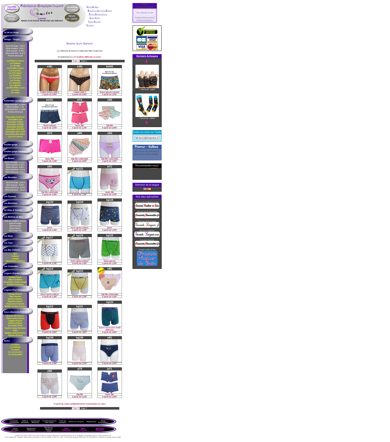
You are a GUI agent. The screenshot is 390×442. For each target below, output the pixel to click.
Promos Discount (15, 56)
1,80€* (84, 332)
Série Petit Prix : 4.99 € (15, 187)
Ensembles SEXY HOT (15, 132)
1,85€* (54, 332)
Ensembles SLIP (15, 119)
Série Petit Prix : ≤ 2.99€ (15, 109)
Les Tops (8, 243)
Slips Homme (15, 296)
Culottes (15, 284)
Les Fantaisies (15, 78)
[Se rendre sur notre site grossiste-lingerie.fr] (147, 227)
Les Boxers (9, 158)
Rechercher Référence (31, 429)
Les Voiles (15, 93)
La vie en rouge (11, 32)
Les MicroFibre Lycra (15, 88)
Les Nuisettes (10, 177)
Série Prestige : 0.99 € (15, 46)
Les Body (8, 236)
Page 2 (84, 61)
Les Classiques (15, 73)
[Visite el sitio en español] (149, 189)
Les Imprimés (15, 83)
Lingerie (42, 18)
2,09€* (114, 94)
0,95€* (84, 161)
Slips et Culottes (15, 280)
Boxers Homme (15, 299)
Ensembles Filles (15, 326)
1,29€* (114, 194)
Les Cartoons (15, 71)
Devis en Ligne (15, 429)
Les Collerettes (11, 266)
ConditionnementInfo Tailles (49, 421)
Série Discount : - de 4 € (15, 190)
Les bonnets (15, 347)
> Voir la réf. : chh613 (147, 118)
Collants (15, 256)
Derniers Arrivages (147, 56)
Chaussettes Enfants (15, 318)
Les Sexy (15, 90)
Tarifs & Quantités (25, 421)
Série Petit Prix (15, 231)
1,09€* (114, 128)
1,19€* (84, 128)
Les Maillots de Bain (13, 217)
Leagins (15, 259)
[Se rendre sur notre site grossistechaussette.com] (147, 246)
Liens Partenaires (66, 429)
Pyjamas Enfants (15, 335)
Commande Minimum (35, 421)
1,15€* (84, 397)
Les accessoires (15, 352)
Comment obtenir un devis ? (145, 17)
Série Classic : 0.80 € (15, 167)
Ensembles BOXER (15, 127)
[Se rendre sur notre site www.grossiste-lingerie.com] (147, 236)
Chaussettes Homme (15, 304)
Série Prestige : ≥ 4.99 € (15, 105)
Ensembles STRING (15, 124)
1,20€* (84, 363)
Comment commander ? (144, 20)
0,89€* (54, 94)
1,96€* (114, 332)
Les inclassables (15, 354)
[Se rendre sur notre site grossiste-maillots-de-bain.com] (147, 208)
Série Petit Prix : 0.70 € (15, 170)
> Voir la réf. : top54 (147, 89)
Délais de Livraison (76, 422)
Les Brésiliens (10, 203)
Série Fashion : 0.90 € (15, 165)
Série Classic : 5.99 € (15, 185)
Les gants (15, 349)
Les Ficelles (15, 80)
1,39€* (84, 194)
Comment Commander (14, 421)
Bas (15, 254)
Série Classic (15, 228)
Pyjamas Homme (15, 301)
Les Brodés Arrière (15, 68)
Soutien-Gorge (15, 277)
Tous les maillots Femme (15, 221)
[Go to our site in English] (145, 189)
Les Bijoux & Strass (15, 61)
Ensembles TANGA (15, 122)
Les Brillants (15, 63)
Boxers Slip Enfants (15, 316)
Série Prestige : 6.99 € (15, 183)
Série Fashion (15, 226)
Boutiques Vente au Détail (49, 429)
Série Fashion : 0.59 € (15, 48)
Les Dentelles (15, 75)
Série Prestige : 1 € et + (15, 162)
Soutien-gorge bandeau (15, 151)
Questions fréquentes (100, 429)
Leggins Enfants (15, 321)
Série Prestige (15, 223)
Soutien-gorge (10, 144)
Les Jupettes (15, 85)
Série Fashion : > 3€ (15, 107)
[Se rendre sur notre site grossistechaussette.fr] (147, 218)
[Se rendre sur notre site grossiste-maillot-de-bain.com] (147, 266)
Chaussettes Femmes (15, 261)
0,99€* (84, 94)
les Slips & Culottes (13, 210)
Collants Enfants (15, 323)
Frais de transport (62, 421)
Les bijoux (15, 345)
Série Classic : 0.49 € (15, 51)
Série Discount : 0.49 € (15, 172)
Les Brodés (15, 66)
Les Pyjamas (10, 196)
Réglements (91, 422)
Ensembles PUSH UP (15, 117)
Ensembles (15, 282)
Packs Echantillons (103, 421)
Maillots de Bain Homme (15, 306)
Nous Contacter (83, 429)
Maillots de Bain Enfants (15, 333)
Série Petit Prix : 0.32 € (15, 53)
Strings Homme (15, 294)
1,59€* (54, 128)
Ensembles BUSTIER (15, 129)
